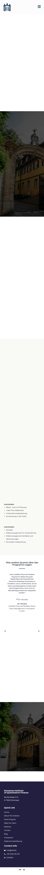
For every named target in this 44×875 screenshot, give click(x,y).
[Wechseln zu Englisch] (24, 869)
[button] (5, 631)
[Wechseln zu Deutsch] (20, 869)
